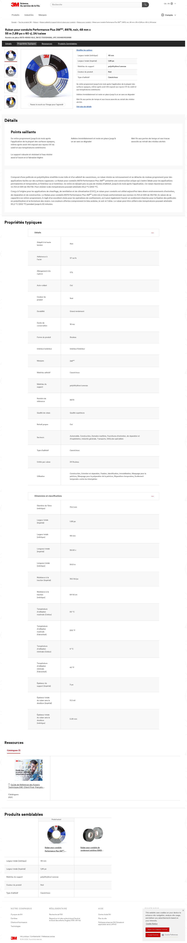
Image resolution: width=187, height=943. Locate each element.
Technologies (15, 926)
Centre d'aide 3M (104, 914)
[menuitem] (8, 43)
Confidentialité (35, 936)
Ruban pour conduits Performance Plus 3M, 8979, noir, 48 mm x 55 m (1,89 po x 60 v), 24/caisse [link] (55, 850)
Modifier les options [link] (84, 50)
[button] (169, 935)
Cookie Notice (151, 924)
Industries (28, 15)
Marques (43, 15)
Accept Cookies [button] (153, 935)
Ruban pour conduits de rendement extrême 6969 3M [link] (91, 849)
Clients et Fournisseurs (19, 922)
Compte (169, 15)
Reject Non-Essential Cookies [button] (157, 929)
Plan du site (102, 918)
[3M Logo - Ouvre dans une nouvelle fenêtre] (25, 4)
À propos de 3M (17, 914)
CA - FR (167, 4)
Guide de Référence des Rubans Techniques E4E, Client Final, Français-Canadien (25, 786)
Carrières (14, 918)
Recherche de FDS (56, 914)
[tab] (13, 750)
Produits (15, 15)
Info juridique (24, 936)
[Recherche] (145, 4)
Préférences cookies (48, 936)
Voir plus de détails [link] (83, 107)
